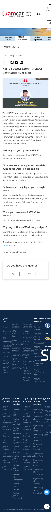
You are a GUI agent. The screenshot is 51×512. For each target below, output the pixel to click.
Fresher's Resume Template (27, 371)
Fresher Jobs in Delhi (16, 412)
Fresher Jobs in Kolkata (16, 468)
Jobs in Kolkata (6, 448)
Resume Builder (37, 328)
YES (13, 274)
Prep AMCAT (39, 343)
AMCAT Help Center (6, 370)
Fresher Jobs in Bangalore (17, 431)
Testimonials (17, 355)
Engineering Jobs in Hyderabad (38, 437)
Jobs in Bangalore (7, 421)
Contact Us (7, 356)
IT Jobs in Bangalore (27, 421)
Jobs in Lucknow (6, 461)
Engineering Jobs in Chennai (38, 446)
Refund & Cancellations (28, 349)
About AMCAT (6, 361)
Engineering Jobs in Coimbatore (38, 472)
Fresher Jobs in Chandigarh (17, 495)
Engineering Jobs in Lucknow (38, 481)
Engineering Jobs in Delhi (38, 411)
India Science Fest (28, 362)
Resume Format (26, 378)
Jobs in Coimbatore (8, 454)
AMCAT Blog (17, 368)
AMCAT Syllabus (15, 325)
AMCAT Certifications (39, 380)
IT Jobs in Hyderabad (27, 428)
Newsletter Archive (7, 347)
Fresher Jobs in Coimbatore (18, 477)
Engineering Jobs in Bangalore (38, 428)
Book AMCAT (29, 14)
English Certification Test (39, 372)
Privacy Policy (26, 332)
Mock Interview (38, 355)
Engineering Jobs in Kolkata (38, 462)
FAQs (14, 340)
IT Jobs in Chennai (26, 434)
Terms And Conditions (27, 325)
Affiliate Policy (26, 343)
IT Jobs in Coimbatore (28, 454)
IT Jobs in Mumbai (26, 414)
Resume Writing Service (37, 336)
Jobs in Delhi (5, 408)
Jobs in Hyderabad (7, 428)
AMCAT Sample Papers (15, 333)
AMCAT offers (26, 356)
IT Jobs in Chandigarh (27, 468)
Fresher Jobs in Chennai (16, 449)
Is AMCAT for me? (16, 349)
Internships (7, 341)
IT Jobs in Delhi (26, 408)
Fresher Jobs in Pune (16, 458)
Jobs (39, 14)
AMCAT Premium (38, 348)
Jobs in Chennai (6, 434)
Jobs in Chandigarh (7, 468)
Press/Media (17, 344)
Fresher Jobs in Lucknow (16, 486)
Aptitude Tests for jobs (16, 361)
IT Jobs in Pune (26, 441)
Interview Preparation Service (39, 363)
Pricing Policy (28, 337)
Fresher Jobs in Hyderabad (17, 440)
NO (29, 274)
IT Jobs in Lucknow (26, 461)
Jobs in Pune (5, 441)
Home (5, 327)
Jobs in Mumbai (6, 414)
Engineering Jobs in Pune (38, 454)
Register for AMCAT (7, 332)
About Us (6, 352)
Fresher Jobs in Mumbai (16, 421)
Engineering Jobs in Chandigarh (38, 490)
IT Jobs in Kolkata (26, 448)
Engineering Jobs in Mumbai (38, 419)
